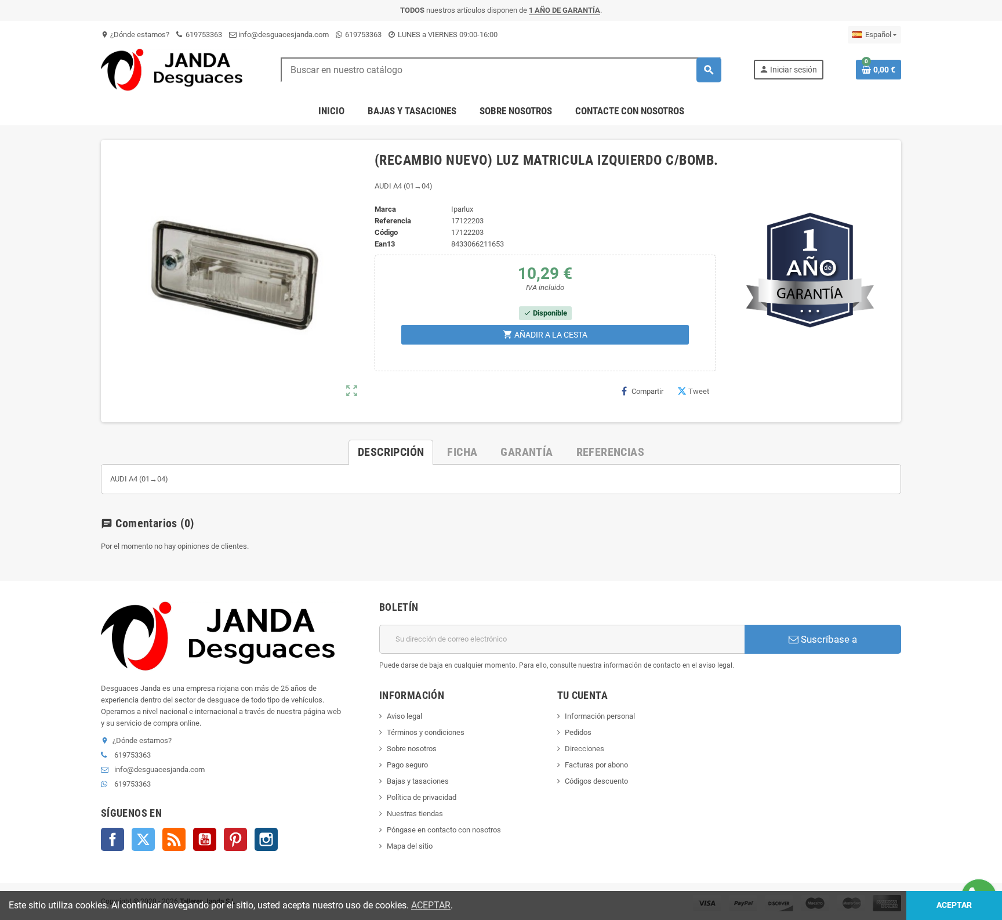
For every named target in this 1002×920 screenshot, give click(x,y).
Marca (385, 209)
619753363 (203, 34)
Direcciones (584, 748)
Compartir (647, 391)
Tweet (698, 391)
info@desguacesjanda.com (283, 34)
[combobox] (501, 69)
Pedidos (578, 732)
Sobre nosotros (412, 748)
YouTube (204, 839)
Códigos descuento (596, 781)
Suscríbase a (827, 639)
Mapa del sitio (410, 846)
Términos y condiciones (425, 732)
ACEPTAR (431, 905)
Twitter (143, 839)
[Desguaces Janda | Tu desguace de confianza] (174, 69)
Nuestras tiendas (415, 813)
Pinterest (235, 839)
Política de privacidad (421, 797)
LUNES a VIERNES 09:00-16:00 (447, 34)
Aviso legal (404, 716)
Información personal (600, 716)
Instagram (266, 839)
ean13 (385, 244)
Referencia (393, 220)
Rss (174, 839)
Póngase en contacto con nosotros (444, 829)
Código (386, 232)
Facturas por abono (596, 764)
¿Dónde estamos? (135, 34)
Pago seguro (407, 764)
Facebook (112, 839)
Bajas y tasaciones (418, 781)
